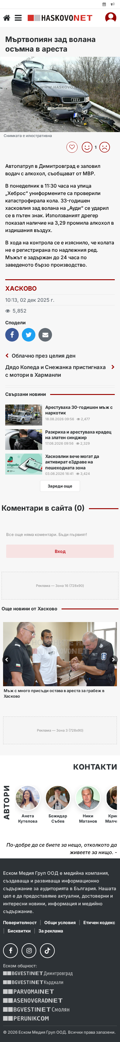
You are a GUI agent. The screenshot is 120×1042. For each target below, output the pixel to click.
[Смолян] (36, 1009)
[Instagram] (29, 950)
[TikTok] (47, 950)
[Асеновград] (32, 1000)
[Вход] (111, 18)
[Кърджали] (33, 982)
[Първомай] (28, 991)
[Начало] (6, 18)
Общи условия (60, 922)
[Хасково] (60, 18)
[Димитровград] (38, 973)
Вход (60, 551)
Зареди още (60, 486)
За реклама (50, 930)
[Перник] (26, 1018)
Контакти (95, 767)
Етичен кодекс (99, 922)
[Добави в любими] (72, 147)
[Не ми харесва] (107, 147)
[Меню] (18, 18)
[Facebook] (10, 950)
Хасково (21, 288)
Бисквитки (19, 930)
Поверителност (20, 922)
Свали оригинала (21, 63)
